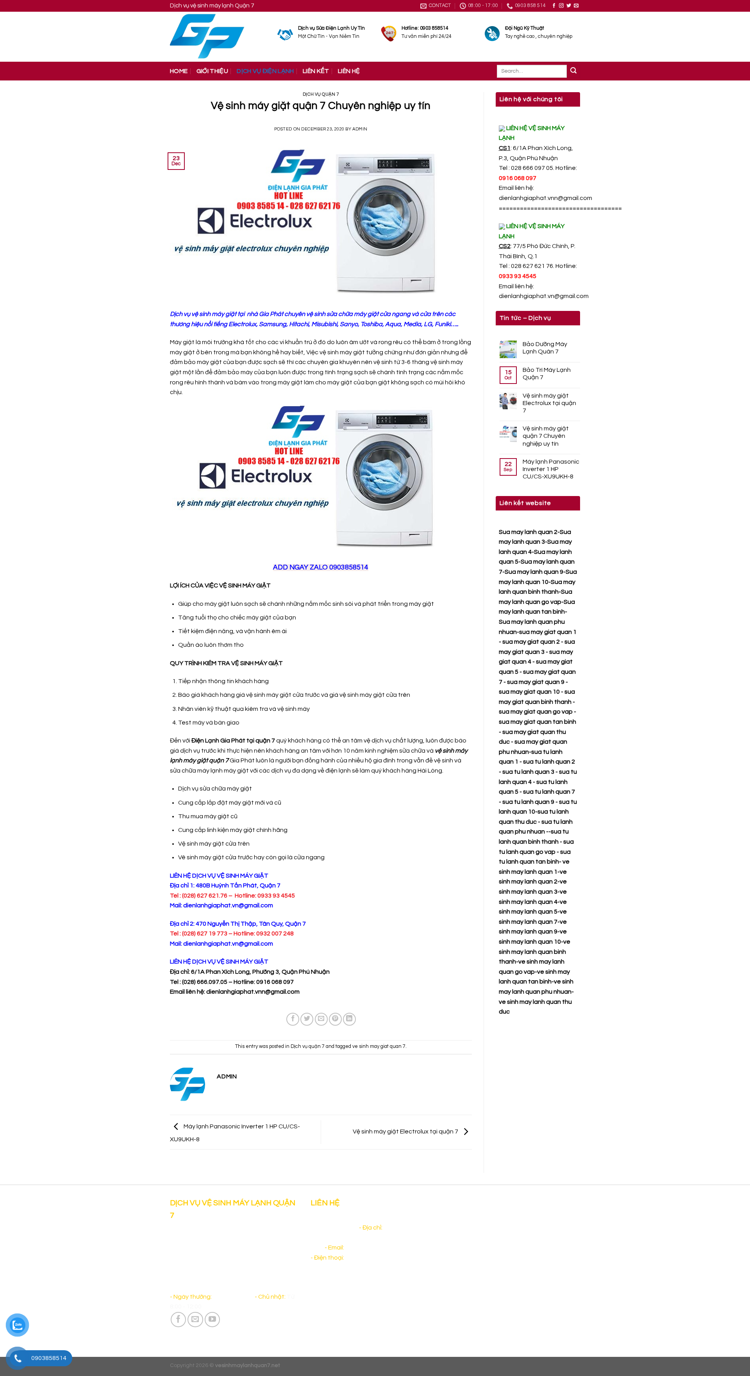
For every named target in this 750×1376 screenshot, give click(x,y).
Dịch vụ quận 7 (321, 94)
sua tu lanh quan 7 (549, 792)
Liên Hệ (349, 71)
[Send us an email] (576, 6)
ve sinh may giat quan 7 (378, 1046)
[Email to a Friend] (321, 1019)
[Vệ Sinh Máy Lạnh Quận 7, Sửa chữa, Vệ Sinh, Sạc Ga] (218, 37)
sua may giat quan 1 (548, 632)
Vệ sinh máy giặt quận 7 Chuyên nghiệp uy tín (546, 435)
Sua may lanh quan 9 (534, 572)
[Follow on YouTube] (212, 1320)
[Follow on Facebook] (554, 6)
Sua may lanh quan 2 (528, 532)
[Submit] (573, 71)
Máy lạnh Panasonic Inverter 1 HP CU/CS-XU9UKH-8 (551, 469)
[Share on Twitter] (306, 1019)
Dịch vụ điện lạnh (265, 71)
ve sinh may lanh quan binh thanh (534, 952)
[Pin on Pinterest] (335, 1019)
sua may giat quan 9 (535, 682)
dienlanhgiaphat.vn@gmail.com (544, 296)
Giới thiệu (212, 71)
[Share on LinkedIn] (349, 1019)
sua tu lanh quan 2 (549, 761)
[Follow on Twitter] (568, 6)
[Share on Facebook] (292, 1019)
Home (179, 71)
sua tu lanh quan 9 (528, 802)
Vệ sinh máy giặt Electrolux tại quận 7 (406, 1131)
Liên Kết (316, 71)
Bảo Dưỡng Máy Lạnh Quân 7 (545, 348)
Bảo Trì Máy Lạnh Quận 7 (547, 373)
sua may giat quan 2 (531, 642)
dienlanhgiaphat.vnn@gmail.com (545, 198)
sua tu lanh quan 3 (528, 772)
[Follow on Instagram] (561, 6)
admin (360, 129)
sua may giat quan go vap (536, 712)
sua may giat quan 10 (529, 692)
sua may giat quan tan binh (537, 722)
